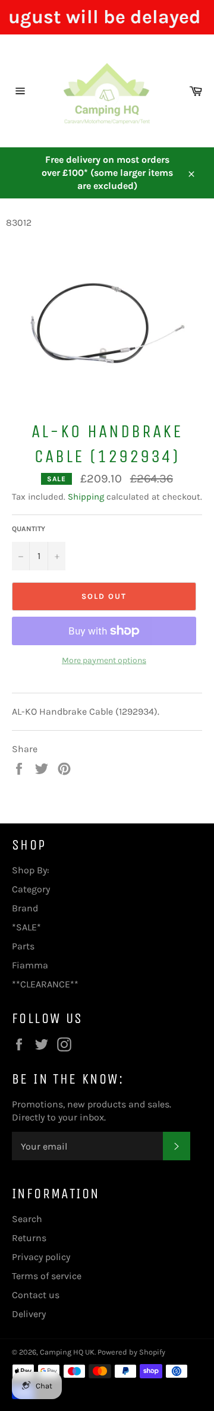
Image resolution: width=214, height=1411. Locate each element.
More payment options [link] (104, 660)
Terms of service (46, 1275)
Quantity (28, 529)
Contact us (35, 1294)
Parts (23, 946)
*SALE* (26, 927)
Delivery (29, 1314)
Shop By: (30, 870)
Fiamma (30, 965)
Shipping (86, 496)
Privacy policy (41, 1256)
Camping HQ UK (67, 1351)
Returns (29, 1237)
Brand (25, 908)
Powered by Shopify (131, 1351)
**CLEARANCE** (45, 984)
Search (27, 1218)
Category (31, 889)
